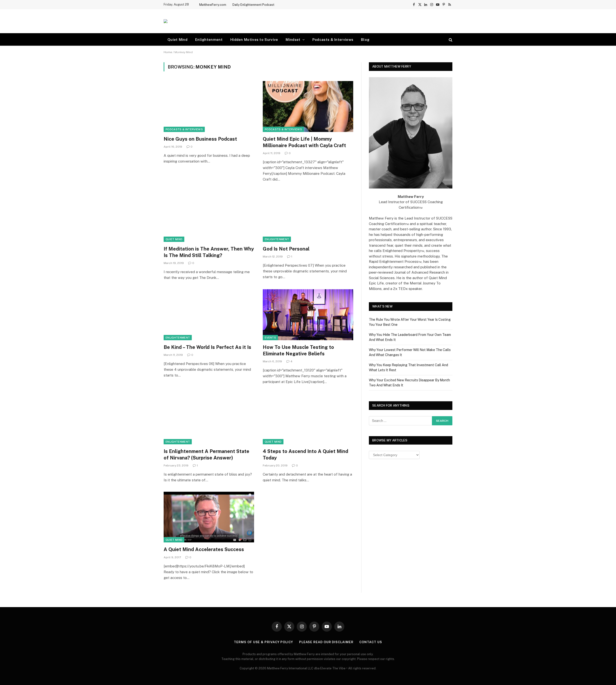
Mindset (293, 40)
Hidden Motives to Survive (254, 40)
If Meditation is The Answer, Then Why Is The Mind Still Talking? (209, 252)
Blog (365, 40)
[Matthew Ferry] (165, 21)
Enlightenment (209, 40)
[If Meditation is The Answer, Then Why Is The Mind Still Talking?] (209, 216)
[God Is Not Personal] (308, 216)
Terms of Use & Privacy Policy (263, 642)
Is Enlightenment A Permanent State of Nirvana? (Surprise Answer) (206, 454)
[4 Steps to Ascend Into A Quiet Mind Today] (308, 418)
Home (168, 52)
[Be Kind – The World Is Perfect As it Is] (209, 314)
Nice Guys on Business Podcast (200, 139)
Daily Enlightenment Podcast (253, 4)
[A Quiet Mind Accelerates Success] (209, 517)
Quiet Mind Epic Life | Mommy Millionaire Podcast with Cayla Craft (304, 142)
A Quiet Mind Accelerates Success (204, 549)
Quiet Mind (177, 40)
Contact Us (370, 642)
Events (270, 337)
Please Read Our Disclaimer (326, 642)
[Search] (450, 39)
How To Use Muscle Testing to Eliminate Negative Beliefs (298, 350)
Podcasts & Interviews (332, 40)
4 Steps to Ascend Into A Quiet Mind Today (305, 454)
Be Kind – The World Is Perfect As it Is (207, 347)
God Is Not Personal (286, 249)
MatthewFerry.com (212, 4)
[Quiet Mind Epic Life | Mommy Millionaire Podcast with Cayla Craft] (308, 106)
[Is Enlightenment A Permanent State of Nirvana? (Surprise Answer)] (209, 418)
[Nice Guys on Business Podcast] (209, 106)
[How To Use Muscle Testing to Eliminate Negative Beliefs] (308, 314)
